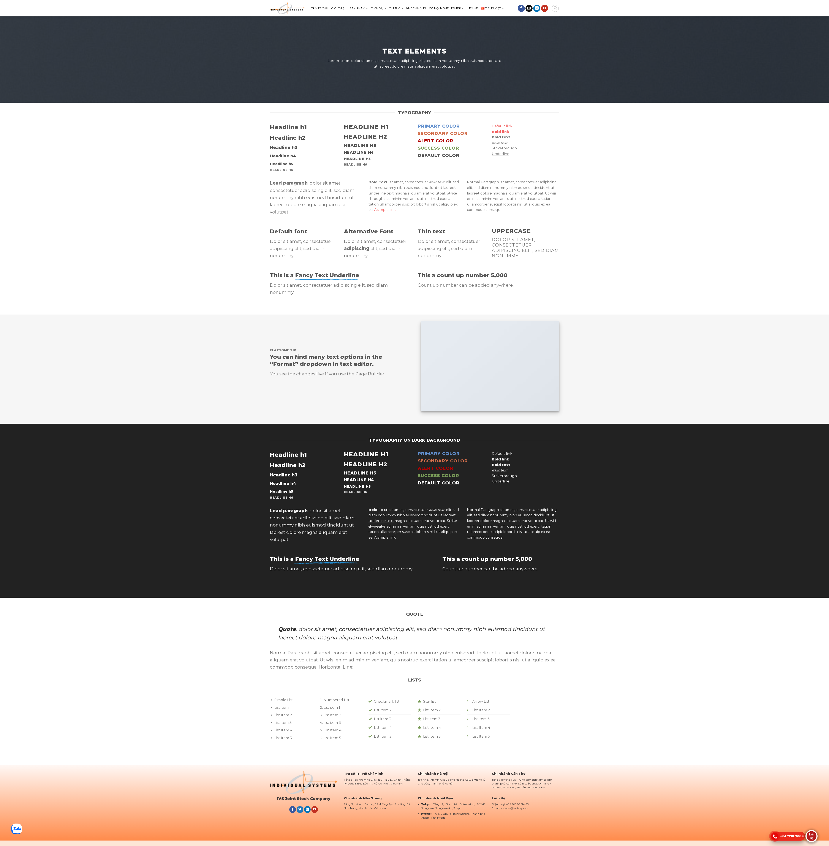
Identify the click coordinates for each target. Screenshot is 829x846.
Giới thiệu (338, 8)
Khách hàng (416, 8)
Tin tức (394, 8)
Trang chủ (319, 8)
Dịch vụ (377, 8)
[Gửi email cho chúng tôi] (529, 8)
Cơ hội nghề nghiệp (445, 8)
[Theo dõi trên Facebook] (521, 8)
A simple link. (385, 210)
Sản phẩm (357, 8)
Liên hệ (472, 8)
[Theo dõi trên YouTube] (544, 8)
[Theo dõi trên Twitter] (300, 809)
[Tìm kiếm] (555, 8)
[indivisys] (287, 8)
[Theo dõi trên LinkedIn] (536, 8)
